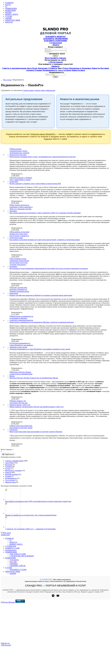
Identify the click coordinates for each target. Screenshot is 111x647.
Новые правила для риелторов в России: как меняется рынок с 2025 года (37, 407)
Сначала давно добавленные (44, 90)
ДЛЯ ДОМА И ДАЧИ (18, 554)
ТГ (6, 6)
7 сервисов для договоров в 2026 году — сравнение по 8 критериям (30, 529)
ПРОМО (8, 12)
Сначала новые (28, 90)
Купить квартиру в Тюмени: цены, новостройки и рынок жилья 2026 (35, 183)
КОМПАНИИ (10, 10)
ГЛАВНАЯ (9, 3)
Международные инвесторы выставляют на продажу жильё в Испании (36, 432)
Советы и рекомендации (14, 68)
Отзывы (38, 70)
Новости (96, 68)
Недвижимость (50, 70)
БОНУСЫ (9, 22)
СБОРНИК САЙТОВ (17, 566)
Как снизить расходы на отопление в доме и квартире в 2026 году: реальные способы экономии (45, 213)
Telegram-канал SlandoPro (42, 134)
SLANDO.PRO (47, 579)
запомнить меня (57, 54)
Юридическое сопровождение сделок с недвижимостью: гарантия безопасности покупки (43, 157)
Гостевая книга (10, 550)
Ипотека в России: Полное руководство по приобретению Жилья (34, 378)
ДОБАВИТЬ (14, 560)
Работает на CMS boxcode (6, 644)
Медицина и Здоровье (80, 68)
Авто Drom (32, 68)
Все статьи (7, 80)
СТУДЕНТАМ (10, 546)
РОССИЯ (13, 562)
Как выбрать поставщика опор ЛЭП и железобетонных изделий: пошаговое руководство (38, 501)
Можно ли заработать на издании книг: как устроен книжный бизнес (31, 515)
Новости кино (78, 70)
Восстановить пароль (55, 58)
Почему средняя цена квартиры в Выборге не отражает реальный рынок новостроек (41, 295)
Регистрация (55, 62)
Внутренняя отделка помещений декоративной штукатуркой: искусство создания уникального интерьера (49, 268)
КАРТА (8, 5)
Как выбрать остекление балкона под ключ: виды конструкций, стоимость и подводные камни (45, 240)
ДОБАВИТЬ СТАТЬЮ (18, 570)
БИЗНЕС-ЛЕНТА (11, 14)
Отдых (65, 68)
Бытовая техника (11, 474)
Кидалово (43, 68)
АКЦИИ (8, 18)
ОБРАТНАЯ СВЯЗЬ (12, 20)
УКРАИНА (14, 564)
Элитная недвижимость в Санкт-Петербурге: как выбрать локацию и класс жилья (40, 349)
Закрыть (55, 66)
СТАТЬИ (8, 16)
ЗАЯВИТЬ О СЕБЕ (12, 548)
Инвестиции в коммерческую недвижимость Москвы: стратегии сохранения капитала (42, 322)
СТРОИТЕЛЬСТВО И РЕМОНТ (22, 556)
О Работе (52, 68)
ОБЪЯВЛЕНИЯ (11, 8)
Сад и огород (64, 70)
